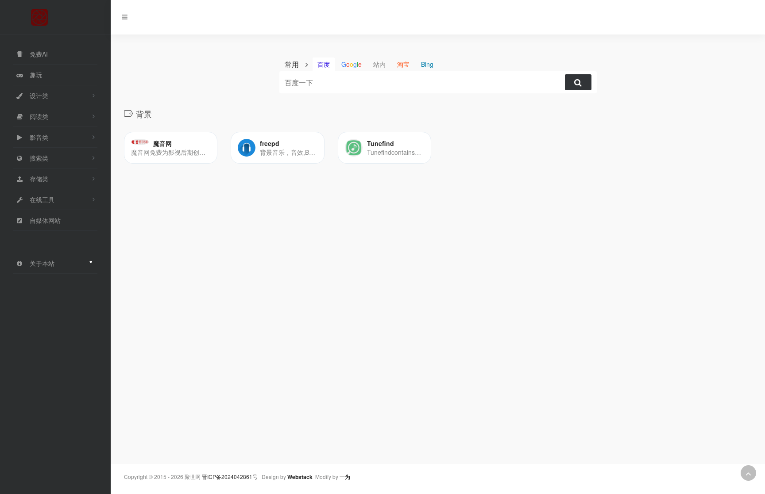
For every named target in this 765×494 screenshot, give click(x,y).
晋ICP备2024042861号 (230, 476)
